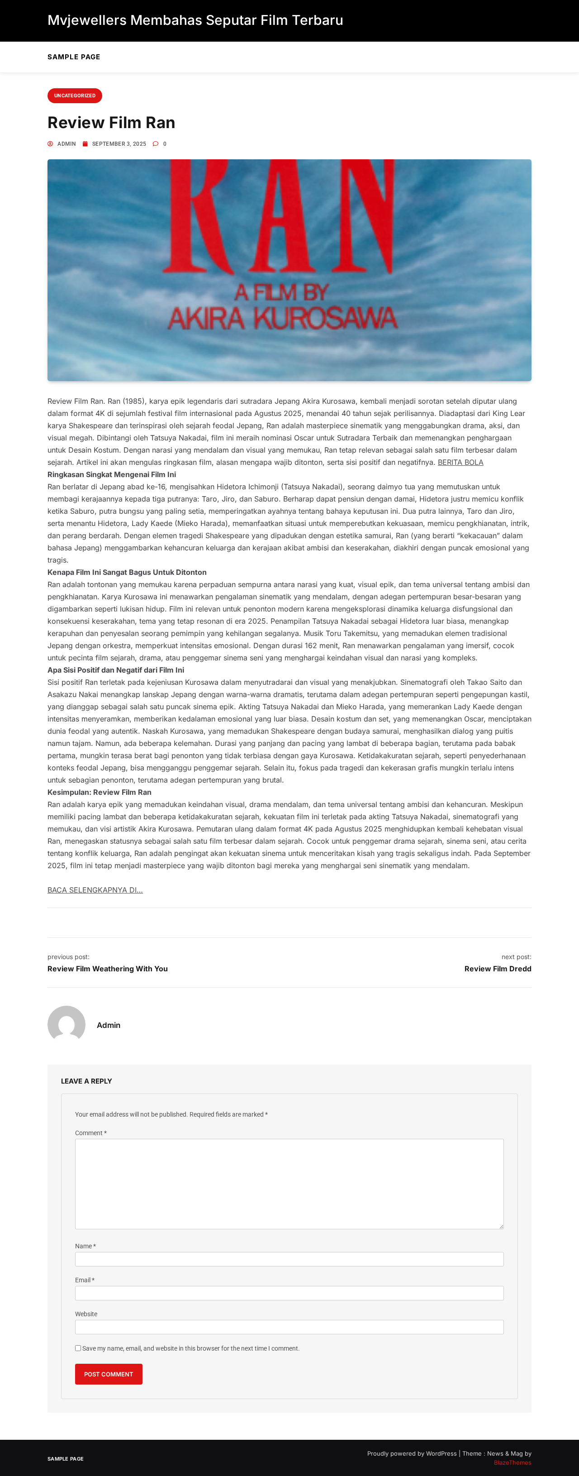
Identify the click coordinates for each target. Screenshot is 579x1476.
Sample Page (73, 57)
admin (66, 144)
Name (85, 1246)
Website (86, 1314)
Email (85, 1280)
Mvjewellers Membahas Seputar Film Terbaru (195, 20)
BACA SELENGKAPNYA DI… (95, 889)
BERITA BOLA (461, 462)
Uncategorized (74, 96)
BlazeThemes (513, 1462)
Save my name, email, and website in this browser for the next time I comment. (191, 1348)
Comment (91, 1133)
